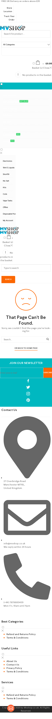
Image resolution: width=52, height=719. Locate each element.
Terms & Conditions (17, 637)
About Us (11, 661)
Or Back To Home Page (26, 348)
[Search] (48, 339)
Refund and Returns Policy (21, 634)
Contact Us (12, 664)
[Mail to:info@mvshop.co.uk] (10, 708)
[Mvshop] (26, 27)
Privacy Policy (14, 668)
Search (8, 279)
